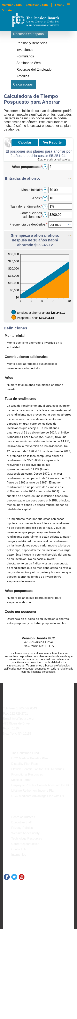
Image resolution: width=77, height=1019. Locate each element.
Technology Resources (26, 838)
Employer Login (37, 4)
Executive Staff (21, 822)
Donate (7, 10)
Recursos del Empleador (34, 69)
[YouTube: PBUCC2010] (21, 876)
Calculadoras (23, 84)
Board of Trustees (23, 817)
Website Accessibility (25, 833)
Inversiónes (24, 49)
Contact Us (18, 849)
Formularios (25, 56)
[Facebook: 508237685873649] (6, 876)
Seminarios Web (28, 63)
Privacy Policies (22, 827)
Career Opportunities (25, 844)
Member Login (12, 4)
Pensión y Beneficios (31, 43)
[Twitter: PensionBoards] (14, 876)
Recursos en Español (29, 34)
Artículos (22, 76)
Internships (18, 854)
